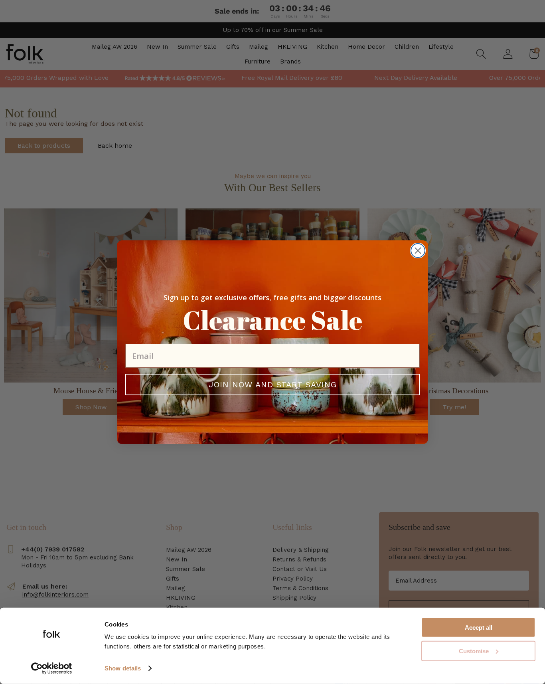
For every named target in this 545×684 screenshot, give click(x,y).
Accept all (478, 627)
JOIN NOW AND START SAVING (273, 384)
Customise (474, 651)
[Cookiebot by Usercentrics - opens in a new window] (52, 668)
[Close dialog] (418, 251)
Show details (123, 668)
